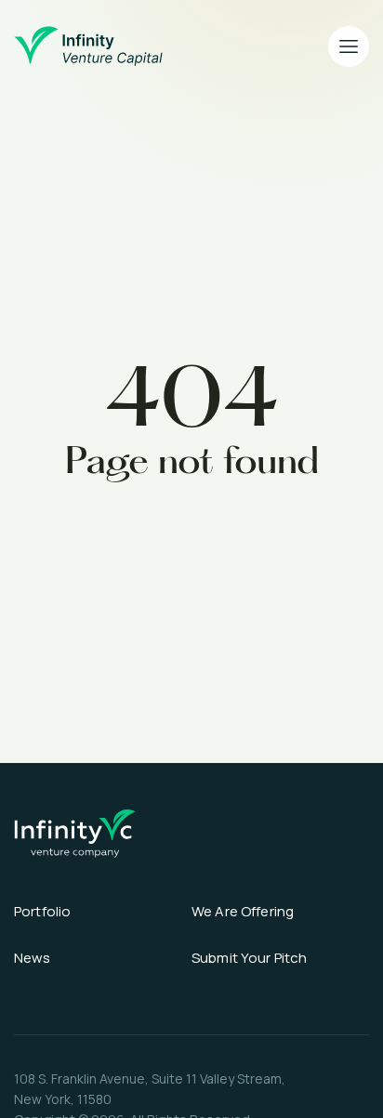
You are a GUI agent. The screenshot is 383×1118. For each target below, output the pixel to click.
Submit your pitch (250, 957)
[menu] (348, 46)
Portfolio (42, 911)
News (32, 957)
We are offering (243, 911)
